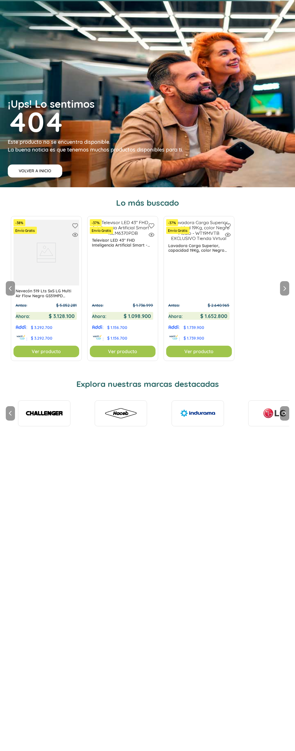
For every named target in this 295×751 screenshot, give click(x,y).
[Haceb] (121, 413)
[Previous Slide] (10, 288)
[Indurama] (198, 413)
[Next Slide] (284, 288)
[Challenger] (44, 413)
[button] (75, 235)
